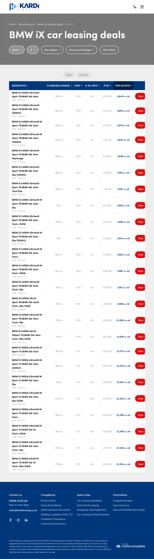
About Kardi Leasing (88, 505)
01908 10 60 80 (18, 501)
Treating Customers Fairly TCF (57, 514)
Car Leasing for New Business (93, 514)
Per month (122, 85)
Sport (69, 74)
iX (31, 49)
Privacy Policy (48, 500)
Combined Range (58, 85)
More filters (109, 49)
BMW (15, 49)
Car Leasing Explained (89, 500)
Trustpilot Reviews (122, 500)
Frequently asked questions (91, 509)
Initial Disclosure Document (56, 509)
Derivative (19, 85)
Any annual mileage (80, 49)
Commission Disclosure (53, 523)
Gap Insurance (121, 505)
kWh (77, 85)
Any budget (50, 49)
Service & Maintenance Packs (129, 509)
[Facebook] (10, 520)
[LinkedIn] (26, 520)
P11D (106, 85)
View (140, 96)
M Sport (83, 74)
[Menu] (142, 7)
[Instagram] (18, 520)
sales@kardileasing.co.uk (23, 510)
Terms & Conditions (51, 505)
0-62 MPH (91, 85)
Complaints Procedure (53, 518)
